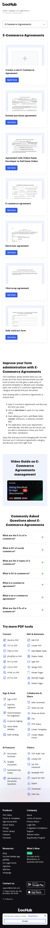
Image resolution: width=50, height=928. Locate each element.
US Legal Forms (9, 863)
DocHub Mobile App (11, 856)
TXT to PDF (12, 645)
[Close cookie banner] (45, 916)
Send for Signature (11, 706)
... (32, 916)
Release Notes (33, 834)
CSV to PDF (12, 667)
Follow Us (9, 899)
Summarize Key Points (14, 771)
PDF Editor (7, 815)
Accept (25, 921)
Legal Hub (31, 824)
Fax (33, 718)
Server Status (8, 824)
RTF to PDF (12, 678)
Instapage (7, 872)
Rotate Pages (37, 672)
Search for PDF (38, 778)
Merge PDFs (36, 667)
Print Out (35, 794)
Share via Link (37, 708)
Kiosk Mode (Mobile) (12, 728)
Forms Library (9, 831)
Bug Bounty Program (36, 837)
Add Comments (38, 702)
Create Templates (39, 729)
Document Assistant (12, 755)
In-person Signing (14, 721)
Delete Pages (37, 683)
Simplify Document (12, 763)
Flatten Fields (37, 656)
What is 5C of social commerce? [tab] (13, 550)
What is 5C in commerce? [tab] (16, 573)
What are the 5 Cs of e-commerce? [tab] (15, 537)
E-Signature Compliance (37, 828)
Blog (5, 853)
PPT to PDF (12, 661)
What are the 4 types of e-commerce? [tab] (17, 562)
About (29, 815)
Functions (7, 837)
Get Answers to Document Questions (14, 781)
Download (35, 788)
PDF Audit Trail (37, 753)
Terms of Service (34, 818)
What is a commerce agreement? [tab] (13, 584)
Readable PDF (37, 772)
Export (34, 783)
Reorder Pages (37, 678)
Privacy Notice (33, 821)
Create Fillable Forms (37, 736)
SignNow (6, 866)
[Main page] (10, 5)
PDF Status (36, 724)
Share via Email (38, 713)
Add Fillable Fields (39, 651)
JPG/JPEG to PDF (14, 656)
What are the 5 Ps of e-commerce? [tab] (15, 610)
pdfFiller (6, 859)
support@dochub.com (11, 888)
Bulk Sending (12, 734)
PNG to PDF (12, 651)
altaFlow (6, 869)
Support (30, 831)
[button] (25, 490)
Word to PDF (13, 640)
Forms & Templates (11, 818)
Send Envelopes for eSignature (14, 714)
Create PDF (36, 645)
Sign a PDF (12, 699)
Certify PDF (36, 759)
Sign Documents (10, 821)
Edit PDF (35, 640)
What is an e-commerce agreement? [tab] (15, 597)
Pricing (5, 828)
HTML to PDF (13, 672)
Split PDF (35, 661)
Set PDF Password (35, 765)
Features (6, 834)
